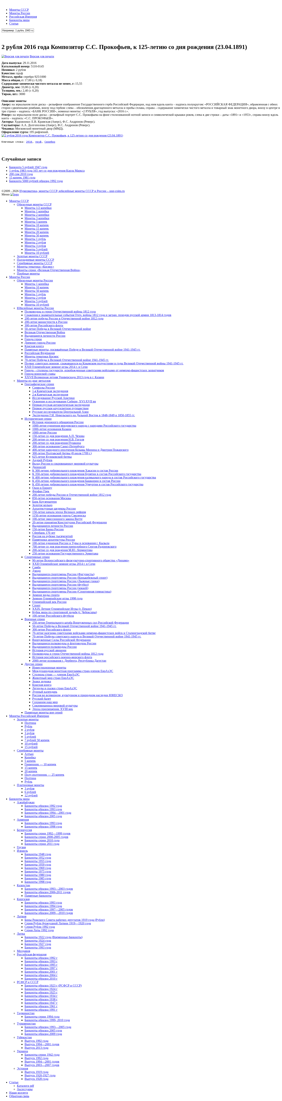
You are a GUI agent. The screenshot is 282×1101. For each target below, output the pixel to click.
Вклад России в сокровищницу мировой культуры (65, 463)
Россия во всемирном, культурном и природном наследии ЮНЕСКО (77, 695)
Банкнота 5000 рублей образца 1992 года (36, 181)
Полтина (30, 722)
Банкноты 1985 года (38, 878)
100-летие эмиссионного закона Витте (57, 519)
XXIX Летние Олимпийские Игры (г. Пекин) (62, 608)
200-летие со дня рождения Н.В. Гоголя (58, 439)
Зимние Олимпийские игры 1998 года (57, 598)
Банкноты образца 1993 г (41, 961)
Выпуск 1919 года (36, 1072)
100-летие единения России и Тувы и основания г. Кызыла (70, 543)
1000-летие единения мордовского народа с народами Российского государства (84, 425)
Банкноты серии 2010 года (42, 840)
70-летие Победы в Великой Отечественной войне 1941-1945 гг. (67, 360)
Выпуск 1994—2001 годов (42, 1044)
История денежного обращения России (58, 422)
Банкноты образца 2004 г (41, 975)
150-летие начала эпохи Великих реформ (59, 512)
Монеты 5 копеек (36, 221)
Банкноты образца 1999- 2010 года (47, 1020)
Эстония (22, 1068)
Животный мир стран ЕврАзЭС (53, 678)
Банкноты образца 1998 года (43, 826)
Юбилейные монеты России (35, 308)
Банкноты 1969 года (38, 868)
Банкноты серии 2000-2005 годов (46, 837)
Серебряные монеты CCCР (34, 263)
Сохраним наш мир (45, 702)
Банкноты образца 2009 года (43, 1034)
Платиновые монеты (30, 785)
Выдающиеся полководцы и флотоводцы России (64, 643)
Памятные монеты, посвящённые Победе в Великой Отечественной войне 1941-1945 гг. (82, 349)
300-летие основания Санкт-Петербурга (58, 446)
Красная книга (34, 346)
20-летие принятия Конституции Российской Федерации (69, 522)
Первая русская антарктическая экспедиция (61, 404)
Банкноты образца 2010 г (41, 978)
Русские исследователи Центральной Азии (60, 411)
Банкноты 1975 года (38, 871)
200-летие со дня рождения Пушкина (56, 443)
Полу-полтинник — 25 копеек (44, 774)
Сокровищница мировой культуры (55, 705)
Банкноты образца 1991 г (41, 1009)
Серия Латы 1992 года (39, 930)
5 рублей (30, 736)
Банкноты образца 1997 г (41, 968)
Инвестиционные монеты (49, 667)
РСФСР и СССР (27, 982)
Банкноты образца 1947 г (41, 1002)
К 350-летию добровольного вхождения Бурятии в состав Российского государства (86, 474)
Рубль (28, 726)
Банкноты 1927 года (38, 944)
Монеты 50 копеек (37, 235)
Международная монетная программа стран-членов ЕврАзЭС (72, 671)
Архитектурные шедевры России (54, 508)
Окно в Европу (42, 487)
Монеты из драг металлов (34, 380)
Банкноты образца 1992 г (41, 957)
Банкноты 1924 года (38, 940)
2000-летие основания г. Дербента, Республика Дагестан (69, 660)
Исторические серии (38, 418)
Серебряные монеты (30, 750)
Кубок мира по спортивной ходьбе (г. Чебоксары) (64, 612)
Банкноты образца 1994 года (43, 906)
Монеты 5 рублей (36, 249)
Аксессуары (25, 1089)
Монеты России (19, 13)
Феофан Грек (40, 491)
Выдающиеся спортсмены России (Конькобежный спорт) (69, 577)
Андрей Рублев (42, 460)
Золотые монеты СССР (32, 256)
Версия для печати (42, 56)
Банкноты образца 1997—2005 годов (49, 909)
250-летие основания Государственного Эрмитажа (65, 553)
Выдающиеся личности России (45, 335)
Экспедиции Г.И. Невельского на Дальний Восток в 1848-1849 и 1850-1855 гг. (83, 415)
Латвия (21, 916)
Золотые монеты (28, 719)
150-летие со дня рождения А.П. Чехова (58, 436)
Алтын (29, 754)
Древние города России (40, 342)
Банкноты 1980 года (38, 875)
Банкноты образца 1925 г (41, 992)
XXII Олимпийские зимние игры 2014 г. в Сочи (56, 366)
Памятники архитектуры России (53, 539)
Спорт (36, 605)
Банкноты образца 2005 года (43, 816)
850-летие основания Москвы (51, 498)
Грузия (21, 847)
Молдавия (23, 951)
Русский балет (41, 698)
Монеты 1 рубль (35, 239)
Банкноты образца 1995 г (41, 964)
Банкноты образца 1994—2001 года (48, 812)
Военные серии (35, 619)
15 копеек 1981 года (22, 177)
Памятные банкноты (38, 895)
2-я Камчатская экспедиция (50, 394)
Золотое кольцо (42, 505)
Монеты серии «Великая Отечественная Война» (48, 270)
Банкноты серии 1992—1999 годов (47, 833)
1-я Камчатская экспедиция (50, 391)
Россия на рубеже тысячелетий (52, 536)
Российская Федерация (40, 353)
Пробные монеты (28, 273)
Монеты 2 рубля (35, 242)
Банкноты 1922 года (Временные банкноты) (53, 937)
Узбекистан (24, 1037)
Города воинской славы (40, 373)
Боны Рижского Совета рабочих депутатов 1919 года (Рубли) (65, 919)
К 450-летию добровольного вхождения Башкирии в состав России (76, 481)
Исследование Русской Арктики (53, 398)
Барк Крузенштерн (44, 501)
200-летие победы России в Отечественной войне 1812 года (64, 318)
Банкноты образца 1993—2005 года (48, 1027)
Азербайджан (26, 802)
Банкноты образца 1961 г (41, 1006)
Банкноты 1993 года (38, 947)
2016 (29, 141)
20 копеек (31, 771)
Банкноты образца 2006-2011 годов (48, 892)
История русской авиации (49, 650)
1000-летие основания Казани (51, 429)
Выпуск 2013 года (36, 1047)
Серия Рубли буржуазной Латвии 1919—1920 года (58, 923)
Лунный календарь (44, 691)
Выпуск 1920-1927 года (40, 1075)
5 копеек (30, 760)
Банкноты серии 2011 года (42, 843)
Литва (21, 933)
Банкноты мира (19, 20)
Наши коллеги (18, 1092)
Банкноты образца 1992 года (43, 805)
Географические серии (39, 384)
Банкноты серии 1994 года (42, 1016)
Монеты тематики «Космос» (35, 266)
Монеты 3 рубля (35, 246)
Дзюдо (36, 570)
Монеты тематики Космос (42, 356)
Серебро (50, 141)
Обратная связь (19, 1096)
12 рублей (31, 795)
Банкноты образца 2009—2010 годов (49, 913)
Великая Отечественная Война (45, 332)
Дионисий (39, 467)
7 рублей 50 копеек (37, 740)
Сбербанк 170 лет (43, 532)
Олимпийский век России (49, 601)
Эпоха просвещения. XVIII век (52, 709)
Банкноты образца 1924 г (41, 989)
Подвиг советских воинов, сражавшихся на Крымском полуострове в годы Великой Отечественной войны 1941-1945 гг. (104, 363)
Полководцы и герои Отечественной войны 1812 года (60, 311)
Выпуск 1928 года (36, 1078)
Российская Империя (23, 16)
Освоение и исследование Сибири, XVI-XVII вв (64, 401)
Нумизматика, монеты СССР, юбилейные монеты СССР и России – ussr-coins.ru (72, 191)
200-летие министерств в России (46, 322)
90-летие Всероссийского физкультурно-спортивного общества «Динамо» (80, 560)
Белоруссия (24, 830)
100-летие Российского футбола (53, 615)
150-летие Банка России (48, 529)
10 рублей (31, 743)
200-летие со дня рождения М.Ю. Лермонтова (62, 550)
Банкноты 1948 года (38, 854)
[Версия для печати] (15, 56)
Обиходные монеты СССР (34, 204)
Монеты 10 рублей (37, 252)
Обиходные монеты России (35, 280)
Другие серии (34, 664)
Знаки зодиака (41, 681)
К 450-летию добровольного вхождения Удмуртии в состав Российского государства (87, 484)
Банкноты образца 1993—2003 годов (49, 888)
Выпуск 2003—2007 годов (42, 1065)
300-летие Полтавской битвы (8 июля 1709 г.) (62, 453)
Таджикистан (26, 1013)
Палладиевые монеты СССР (35, 259)
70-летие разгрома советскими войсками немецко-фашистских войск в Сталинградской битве (94, 633)
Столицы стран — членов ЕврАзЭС (56, 674)
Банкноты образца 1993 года (43, 809)
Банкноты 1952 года (38, 857)
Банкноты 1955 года (38, 861)
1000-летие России (44, 432)
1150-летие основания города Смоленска (59, 515)
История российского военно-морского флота (62, 657)
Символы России (43, 387)
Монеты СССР (19, 9)
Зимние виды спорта (45, 595)
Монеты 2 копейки (37, 214)
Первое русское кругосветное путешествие (60, 408)
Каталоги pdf (25, 1085)
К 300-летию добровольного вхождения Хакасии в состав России (75, 470)
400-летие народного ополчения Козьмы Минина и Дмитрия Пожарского (80, 449)
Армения (23, 819)
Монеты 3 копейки (37, 218)
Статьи (13, 23)
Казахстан (23, 885)
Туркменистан (26, 1023)
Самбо (36, 567)
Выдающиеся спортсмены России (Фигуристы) (63, 574)
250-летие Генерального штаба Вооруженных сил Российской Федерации (80, 622)
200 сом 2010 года (21, 174)
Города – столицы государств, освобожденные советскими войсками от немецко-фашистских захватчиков (94, 370)
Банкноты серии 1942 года (42, 1054)
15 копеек (31, 767)
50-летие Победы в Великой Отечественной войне (58, 328)
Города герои (33, 339)
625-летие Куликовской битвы (52, 456)
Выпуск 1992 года (36, 1040)
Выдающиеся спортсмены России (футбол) (60, 584)
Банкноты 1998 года (38, 881)
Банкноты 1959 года (38, 864)
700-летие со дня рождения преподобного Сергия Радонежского (74, 546)
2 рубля (29, 729)
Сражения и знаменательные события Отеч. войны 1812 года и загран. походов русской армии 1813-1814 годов (98, 315)
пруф (38, 141)
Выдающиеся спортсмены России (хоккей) (60, 588)
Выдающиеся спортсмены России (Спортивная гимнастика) (71, 591)
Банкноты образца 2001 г (41, 971)
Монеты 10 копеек (37, 225)
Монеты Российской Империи (29, 716)
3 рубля (29, 733)
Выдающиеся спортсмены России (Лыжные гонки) (65, 581)
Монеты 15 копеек (37, 228)
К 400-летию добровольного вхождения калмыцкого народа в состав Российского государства (94, 477)
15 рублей (31, 747)
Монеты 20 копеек (37, 232)
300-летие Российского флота (44, 325)
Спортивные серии (37, 557)
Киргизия (23, 899)
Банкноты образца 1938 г (41, 999)
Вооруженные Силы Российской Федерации (61, 640)
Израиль (22, 850)
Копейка (30, 757)
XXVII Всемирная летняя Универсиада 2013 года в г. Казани (64, 377)
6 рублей (30, 792)
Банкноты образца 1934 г (41, 996)
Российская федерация (31, 954)
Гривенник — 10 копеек (40, 764)
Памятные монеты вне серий (44, 712)
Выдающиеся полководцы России (54, 646)
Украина (22, 1051)
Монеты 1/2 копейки (38, 207)
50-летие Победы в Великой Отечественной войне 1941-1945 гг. (74, 626)
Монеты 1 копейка (37, 211)
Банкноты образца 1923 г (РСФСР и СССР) (53, 985)
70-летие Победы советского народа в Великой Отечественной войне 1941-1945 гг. (86, 636)
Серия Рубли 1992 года (40, 926)
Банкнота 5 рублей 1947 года (28, 167)
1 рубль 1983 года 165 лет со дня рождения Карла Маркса (47, 170)
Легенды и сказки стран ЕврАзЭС (54, 688)
